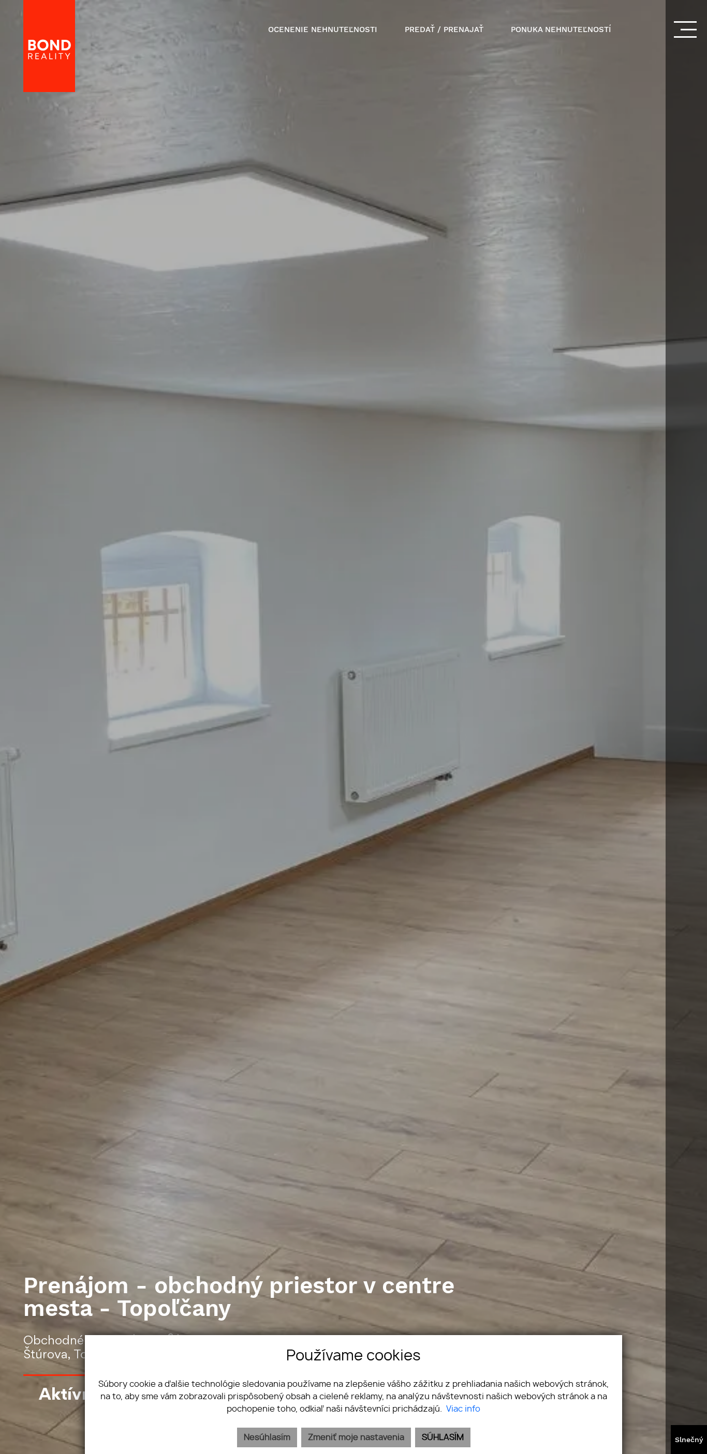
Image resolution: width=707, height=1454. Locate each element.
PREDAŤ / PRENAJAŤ (444, 29)
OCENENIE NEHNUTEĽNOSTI (322, 29)
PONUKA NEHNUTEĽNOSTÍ (561, 29)
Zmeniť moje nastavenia (356, 1437)
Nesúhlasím (267, 1437)
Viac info (463, 1409)
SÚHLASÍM (443, 1437)
